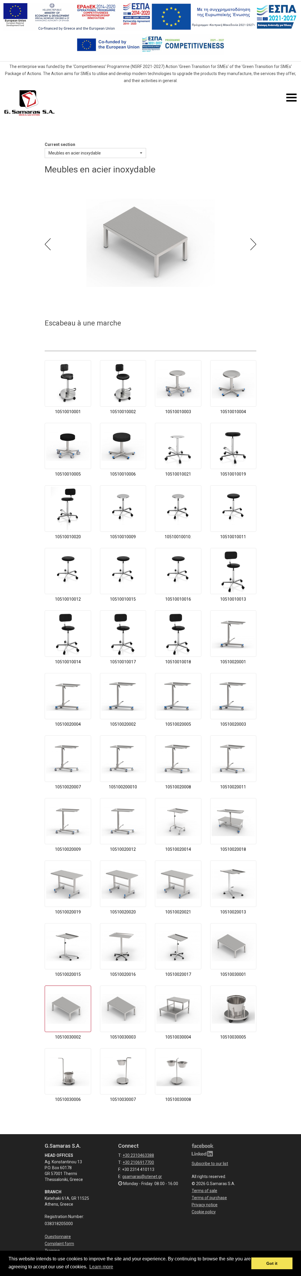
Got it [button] (271, 1263)
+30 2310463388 (138, 1155)
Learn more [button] (101, 1266)
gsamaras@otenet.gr (142, 1176)
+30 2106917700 (138, 1162)
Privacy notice (205, 1204)
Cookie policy (204, 1211)
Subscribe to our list (210, 1163)
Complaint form (59, 1243)
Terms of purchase (209, 1197)
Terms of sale (204, 1190)
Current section (60, 144)
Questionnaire (58, 1236)
